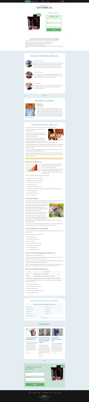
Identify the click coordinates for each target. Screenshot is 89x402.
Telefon (48, 23)
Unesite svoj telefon (28, 377)
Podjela (40, 72)
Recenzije (34, 392)
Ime (47, 18)
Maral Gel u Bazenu (29, 307)
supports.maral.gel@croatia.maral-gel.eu (44, 396)
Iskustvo (38, 392)
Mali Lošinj (42, 60)
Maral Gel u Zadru (48, 311)
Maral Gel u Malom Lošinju (30, 315)
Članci (55, 392)
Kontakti (59, 392)
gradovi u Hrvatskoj (44, 317)
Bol (40, 83)
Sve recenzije (44, 95)
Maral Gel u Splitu (28, 311)
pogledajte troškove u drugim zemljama (50, 225)
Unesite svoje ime (28, 371)
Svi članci (44, 360)
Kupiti (53, 30)
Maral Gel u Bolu (47, 313)
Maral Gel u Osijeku (29, 313)
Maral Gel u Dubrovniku (29, 309)
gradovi (51, 392)
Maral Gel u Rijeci (47, 309)
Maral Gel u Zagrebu (48, 307)
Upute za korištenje (45, 392)
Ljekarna (29, 392)
